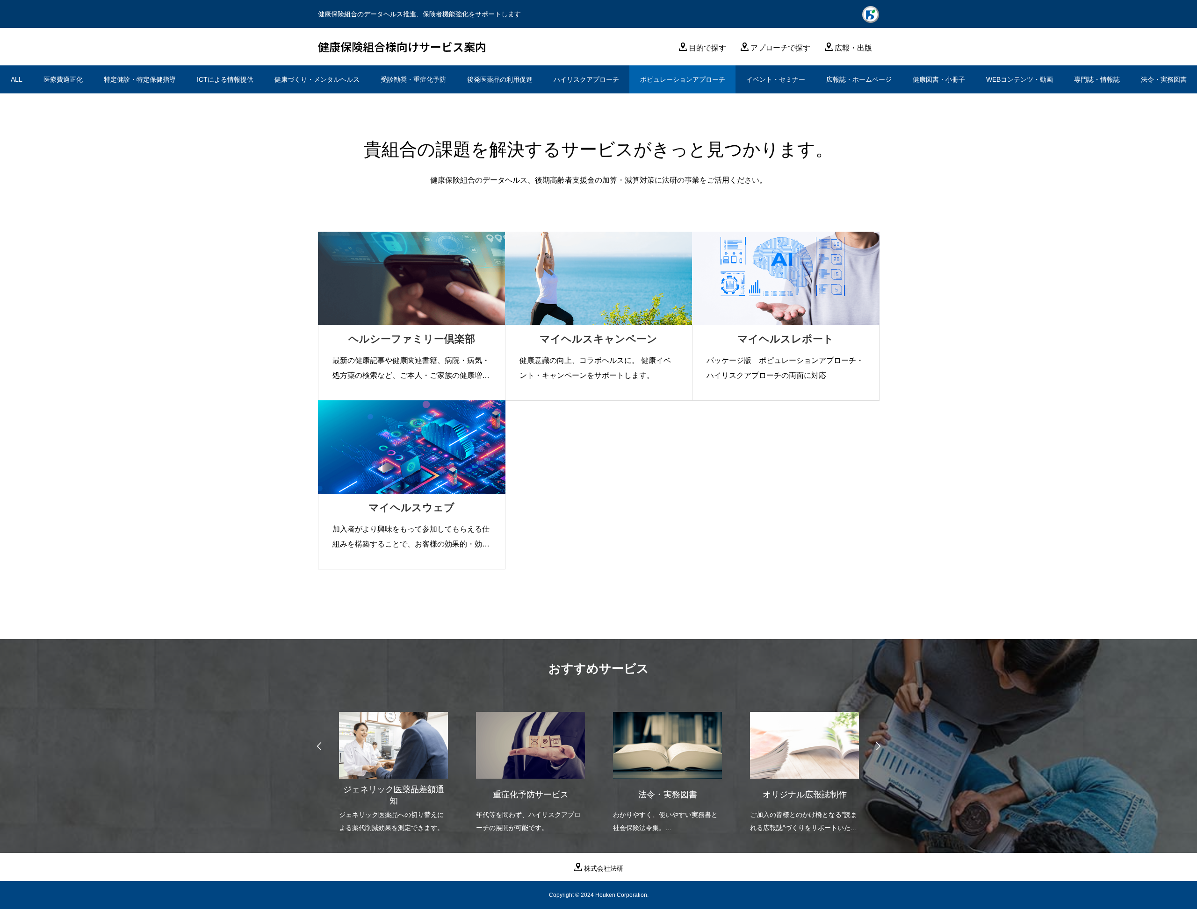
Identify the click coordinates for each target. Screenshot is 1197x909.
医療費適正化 (63, 79)
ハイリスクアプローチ (586, 79)
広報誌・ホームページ (859, 79)
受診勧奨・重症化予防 (413, 79)
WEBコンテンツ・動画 (1019, 79)
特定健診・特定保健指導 (140, 79)
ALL (16, 79)
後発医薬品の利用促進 (500, 79)
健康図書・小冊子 (939, 79)
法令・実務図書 (1164, 79)
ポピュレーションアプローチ (682, 79)
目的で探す (707, 48)
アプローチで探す (780, 48)
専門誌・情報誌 (1097, 79)
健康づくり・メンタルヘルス (317, 79)
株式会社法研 (603, 868)
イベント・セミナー (775, 79)
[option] (393, 766)
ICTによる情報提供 (225, 79)
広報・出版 (853, 48)
